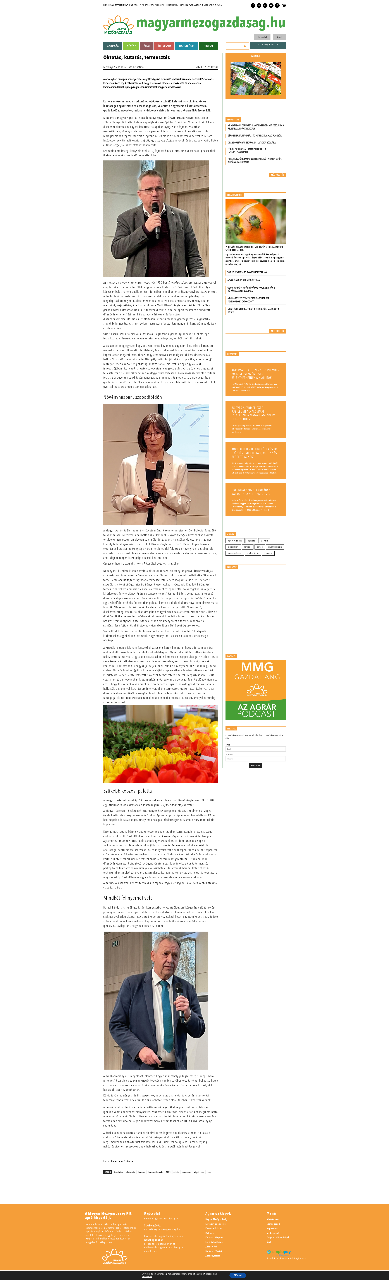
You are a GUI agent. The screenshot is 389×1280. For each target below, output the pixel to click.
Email (227, 744)
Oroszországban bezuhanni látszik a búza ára (252, 142)
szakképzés (186, 1172)
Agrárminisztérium (235, 540)
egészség (251, 540)
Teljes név (229, 754)
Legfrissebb (233, 119)
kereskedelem (233, 546)
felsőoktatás (130, 1172)
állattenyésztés (253, 553)
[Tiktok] (277, 5)
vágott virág (199, 1172)
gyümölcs (264, 540)
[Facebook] (253, 5)
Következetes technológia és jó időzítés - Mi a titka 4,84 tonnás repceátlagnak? (254, 453)
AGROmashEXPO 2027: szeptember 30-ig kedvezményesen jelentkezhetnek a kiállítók (255, 374)
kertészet (141, 1172)
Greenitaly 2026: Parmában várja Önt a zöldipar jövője (252, 492)
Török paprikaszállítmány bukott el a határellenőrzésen (247, 151)
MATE (168, 1172)
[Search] (245, 46)
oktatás (176, 1172)
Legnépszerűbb (234, 195)
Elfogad (237, 1275)
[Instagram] (259, 5)
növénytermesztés (275, 546)
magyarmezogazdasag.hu (211, 23)
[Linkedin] (265, 5)
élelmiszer (268, 553)
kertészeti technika (155, 1172)
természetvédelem (235, 553)
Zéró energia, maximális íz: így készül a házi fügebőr (255, 135)
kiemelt (260, 546)
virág (209, 1172)
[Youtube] (271, 5)
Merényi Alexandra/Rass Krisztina (123, 67)
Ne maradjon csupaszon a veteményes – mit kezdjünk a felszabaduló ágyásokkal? (256, 127)
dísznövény (118, 1172)
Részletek (147, 1276)
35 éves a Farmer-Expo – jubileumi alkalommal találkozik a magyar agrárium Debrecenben (253, 413)
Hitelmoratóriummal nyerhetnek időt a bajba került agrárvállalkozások (255, 160)
